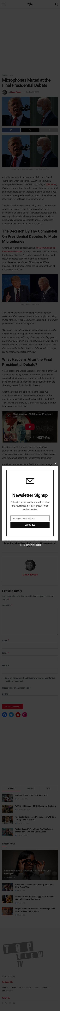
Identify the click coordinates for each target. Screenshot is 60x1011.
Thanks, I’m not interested (30, 545)
